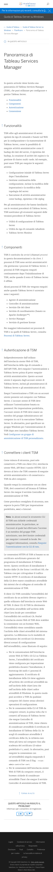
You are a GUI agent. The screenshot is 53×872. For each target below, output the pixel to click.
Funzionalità (15, 100)
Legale (10, 842)
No (27, 814)
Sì (19, 814)
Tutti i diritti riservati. (37, 862)
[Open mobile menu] (6, 4)
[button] (5, 41)
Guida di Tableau (13, 27)
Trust (21, 849)
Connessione (15, 111)
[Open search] (48, 4)
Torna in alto (28, 793)
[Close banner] (49, 10)
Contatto (30, 849)
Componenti (15, 104)
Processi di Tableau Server (17, 335)
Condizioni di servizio (24, 842)
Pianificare (18, 30)
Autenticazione (16, 107)
